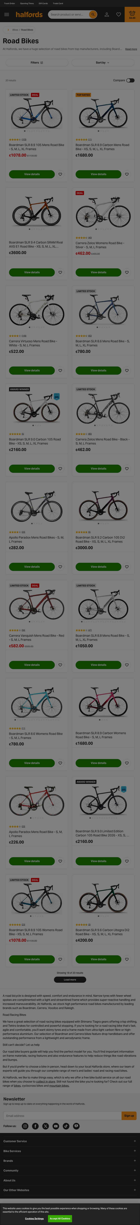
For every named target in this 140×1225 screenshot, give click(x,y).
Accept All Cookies (60, 1218)
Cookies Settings (34, 1218)
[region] (70, 1214)
